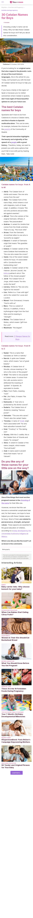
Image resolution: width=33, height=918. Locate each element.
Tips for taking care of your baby (12, 712)
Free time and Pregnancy (15, 7)
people (14, 142)
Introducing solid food (9, 610)
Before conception (7, 661)
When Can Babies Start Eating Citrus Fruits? (14, 613)
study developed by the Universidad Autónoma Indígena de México (16, 533)
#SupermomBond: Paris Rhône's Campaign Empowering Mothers (15, 741)
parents (7, 129)
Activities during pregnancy (9, 10)
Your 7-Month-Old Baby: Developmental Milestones (13, 715)
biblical (6, 273)
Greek (22, 421)
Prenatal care (6, 686)
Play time (4, 7)
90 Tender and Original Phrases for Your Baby (15, 766)
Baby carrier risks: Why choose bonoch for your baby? (15, 588)
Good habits (5, 635)
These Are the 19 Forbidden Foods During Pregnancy (13, 690)
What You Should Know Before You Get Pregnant (15, 664)
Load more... (16, 773)
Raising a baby (6, 737)
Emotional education (8, 763)
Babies (3, 584)
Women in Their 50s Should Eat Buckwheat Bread (15, 639)
